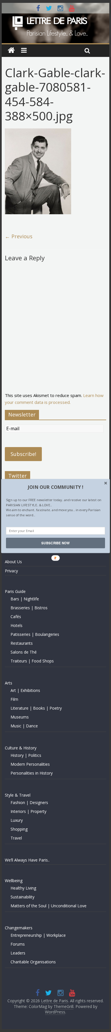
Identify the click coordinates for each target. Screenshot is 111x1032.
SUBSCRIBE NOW (55, 543)
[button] (55, 487)
